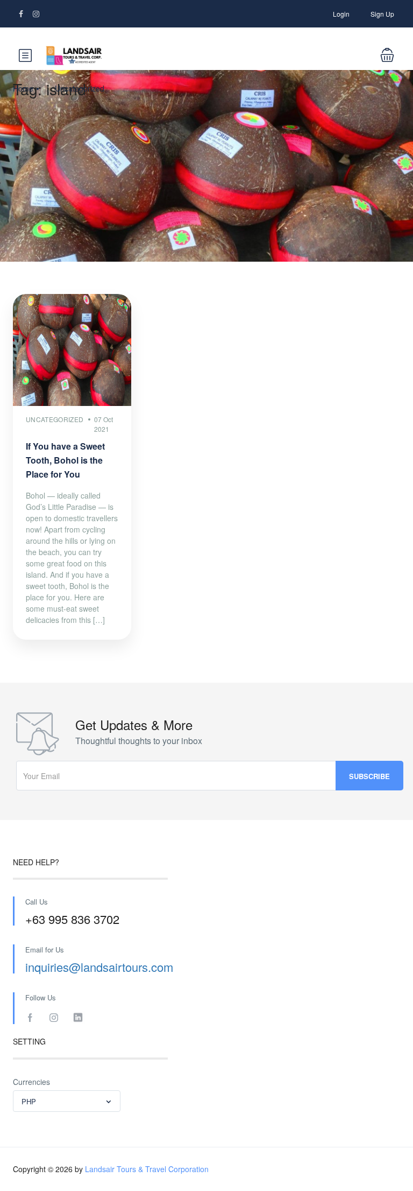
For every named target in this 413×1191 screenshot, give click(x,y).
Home (23, 88)
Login (341, 13)
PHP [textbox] (29, 1101)
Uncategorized (79, 88)
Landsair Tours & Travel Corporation (147, 1169)
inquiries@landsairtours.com (99, 966)
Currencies (31, 1081)
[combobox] (66, 1101)
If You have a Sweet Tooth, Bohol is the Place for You (65, 460)
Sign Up (382, 13)
